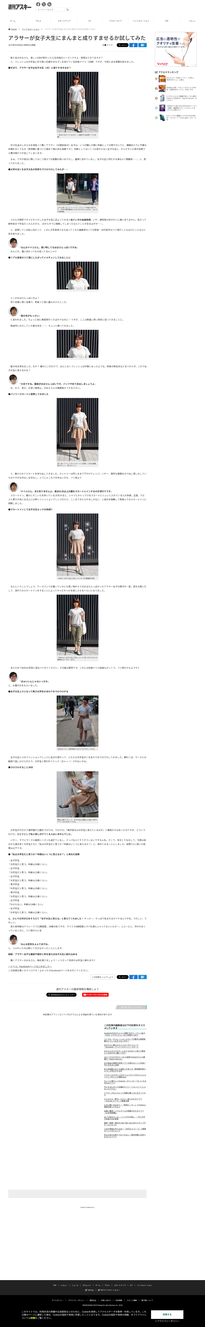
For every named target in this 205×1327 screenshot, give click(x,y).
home (14, 29)
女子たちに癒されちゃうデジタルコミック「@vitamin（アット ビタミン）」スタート (121, 1046)
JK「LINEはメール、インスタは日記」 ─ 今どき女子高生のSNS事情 (124, 1118)
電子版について (147, 1300)
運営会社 (93, 1300)
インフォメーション (115, 20)
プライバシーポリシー (76, 1300)
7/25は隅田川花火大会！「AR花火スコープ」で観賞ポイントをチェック (125, 1130)
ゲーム (97, 1285)
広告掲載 (118, 1300)
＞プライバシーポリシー (167, 1321)
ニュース (75, 1285)
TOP (141, 20)
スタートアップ (38, 20)
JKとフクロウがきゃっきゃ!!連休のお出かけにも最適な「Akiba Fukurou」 (124, 1058)
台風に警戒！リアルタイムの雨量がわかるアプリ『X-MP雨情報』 (124, 1112)
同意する (167, 1314)
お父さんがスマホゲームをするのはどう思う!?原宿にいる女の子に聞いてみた (124, 1052)
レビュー (166, 20)
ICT (64, 20)
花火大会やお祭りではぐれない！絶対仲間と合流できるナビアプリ (125, 1136)
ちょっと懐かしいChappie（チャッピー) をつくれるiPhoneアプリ (125, 1082)
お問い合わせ (106, 1300)
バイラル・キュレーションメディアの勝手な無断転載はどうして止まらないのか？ (125, 1040)
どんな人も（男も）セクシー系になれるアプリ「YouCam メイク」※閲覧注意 (123, 1100)
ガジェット (87, 1285)
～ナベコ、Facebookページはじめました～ (30, 966)
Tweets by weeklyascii (87, 1207)
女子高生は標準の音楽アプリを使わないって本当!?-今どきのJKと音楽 (125, 1064)
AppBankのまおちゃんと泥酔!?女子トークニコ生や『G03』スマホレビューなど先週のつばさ (124, 1034)
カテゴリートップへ (132, 1007)
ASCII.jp (91, 1290)
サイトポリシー (58, 1300)
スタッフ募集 (132, 1300)
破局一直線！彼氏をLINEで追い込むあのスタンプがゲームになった (125, 1124)
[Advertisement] (146, 7)
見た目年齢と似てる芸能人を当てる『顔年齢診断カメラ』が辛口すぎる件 (125, 1070)
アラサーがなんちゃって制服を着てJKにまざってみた (125, 1094)
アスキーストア (90, 20)
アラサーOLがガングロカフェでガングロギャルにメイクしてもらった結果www (125, 1076)
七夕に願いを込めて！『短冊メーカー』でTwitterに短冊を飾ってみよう (125, 1106)
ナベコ (110, 45)
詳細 (33, 1318)
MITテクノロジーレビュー (110, 1290)
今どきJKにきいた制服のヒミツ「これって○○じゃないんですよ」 (125, 1088)
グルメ (12, 20)
